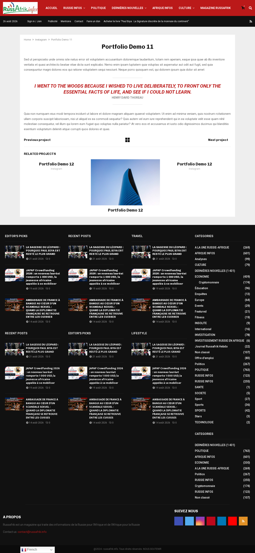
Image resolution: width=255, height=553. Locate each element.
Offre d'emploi (204, 358)
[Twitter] (227, 21)
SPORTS (200, 410)
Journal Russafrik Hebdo (211, 346)
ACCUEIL (51, 8)
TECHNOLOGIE (204, 422)
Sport (198, 399)
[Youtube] (246, 21)
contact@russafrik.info (32, 531)
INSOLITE (201, 323)
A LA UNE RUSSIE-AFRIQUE (212, 247)
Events (199, 305)
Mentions (66, 21)
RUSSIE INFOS (72, 8)
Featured (201, 311)
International (203, 329)
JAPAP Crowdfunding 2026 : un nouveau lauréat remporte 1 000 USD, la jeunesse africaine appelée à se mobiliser (43, 277)
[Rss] (251, 21)
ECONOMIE (202, 276)
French (31, 549)
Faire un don (93, 21)
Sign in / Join (34, 21)
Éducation (201, 288)
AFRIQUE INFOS (162, 8)
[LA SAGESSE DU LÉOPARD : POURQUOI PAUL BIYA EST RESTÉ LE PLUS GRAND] (14, 252)
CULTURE (185, 8)
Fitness (199, 317)
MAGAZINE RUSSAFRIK (215, 8)
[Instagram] (231, 21)
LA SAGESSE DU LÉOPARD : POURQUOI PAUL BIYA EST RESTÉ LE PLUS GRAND (43, 250)
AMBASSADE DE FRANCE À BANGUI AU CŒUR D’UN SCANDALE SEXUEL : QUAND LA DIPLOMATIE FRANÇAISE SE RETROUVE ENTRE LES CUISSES (43, 308)
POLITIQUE (98, 8)
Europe (199, 300)
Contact (79, 21)
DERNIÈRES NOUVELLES (127, 8)
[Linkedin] (241, 21)
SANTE (199, 387)
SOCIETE (200, 393)
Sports (199, 404)
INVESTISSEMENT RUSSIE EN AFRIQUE (219, 340)
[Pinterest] (236, 21)
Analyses (201, 259)
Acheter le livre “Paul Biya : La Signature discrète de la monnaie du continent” (146, 21)
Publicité (52, 21)
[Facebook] (222, 21)
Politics (200, 364)
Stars (198, 416)
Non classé (202, 352)
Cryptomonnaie (209, 282)
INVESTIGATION (205, 334)
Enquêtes (201, 294)
